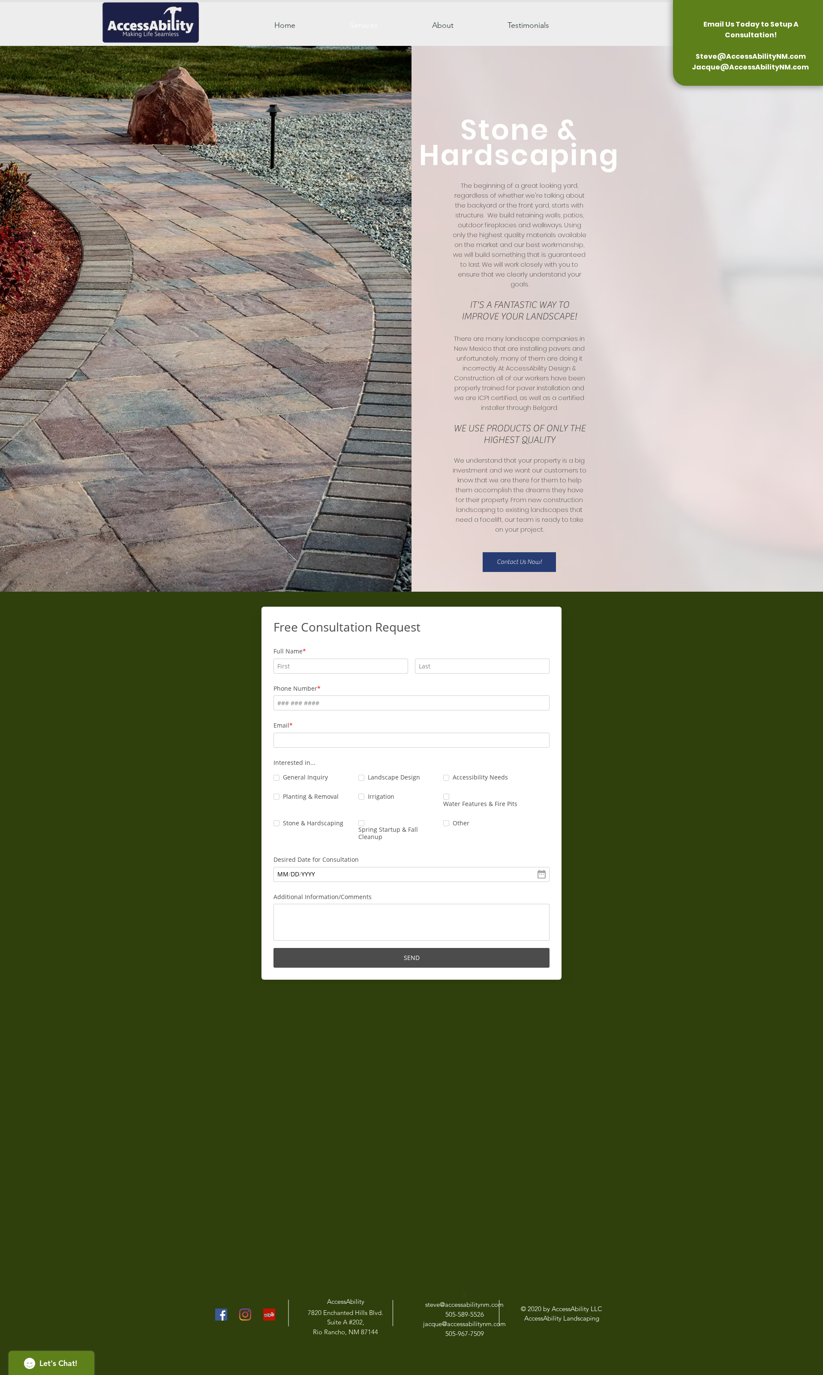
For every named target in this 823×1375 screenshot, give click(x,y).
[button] (519, 562)
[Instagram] (245, 1315)
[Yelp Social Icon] (269, 1315)
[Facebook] (221, 1315)
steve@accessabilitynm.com (464, 1304)
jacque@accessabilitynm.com (464, 1324)
